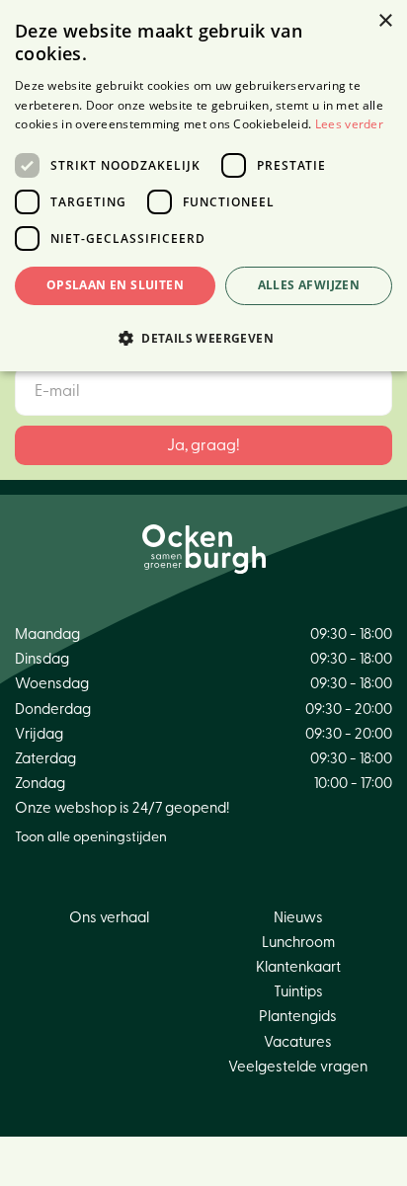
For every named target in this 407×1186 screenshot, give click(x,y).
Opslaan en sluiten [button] (115, 285)
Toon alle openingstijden (91, 837)
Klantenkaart (298, 967)
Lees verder (349, 124)
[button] (203, 337)
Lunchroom (298, 942)
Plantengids (298, 1016)
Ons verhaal (109, 917)
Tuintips (298, 992)
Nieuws (298, 917)
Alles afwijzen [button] (309, 285)
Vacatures (298, 1042)
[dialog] (203, 185)
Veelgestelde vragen (297, 1067)
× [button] (384, 21)
